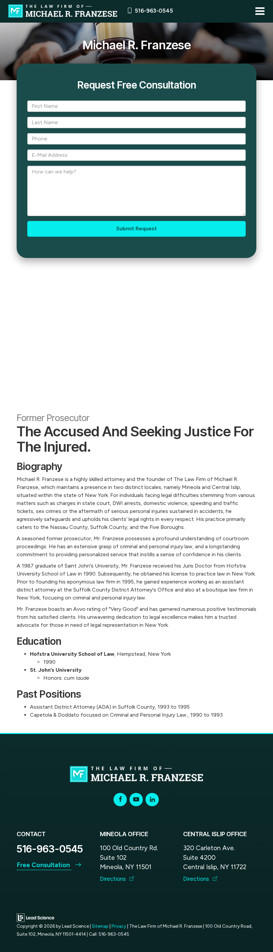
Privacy (119, 926)
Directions (113, 878)
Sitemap (100, 926)
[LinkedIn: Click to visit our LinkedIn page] (152, 799)
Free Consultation (44, 865)
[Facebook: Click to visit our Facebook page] (120, 799)
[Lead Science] (35, 917)
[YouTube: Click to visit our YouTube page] (136, 799)
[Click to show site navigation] (260, 11)
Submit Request (136, 228)
